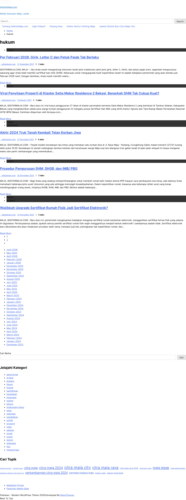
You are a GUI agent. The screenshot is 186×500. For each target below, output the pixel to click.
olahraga (11, 413)
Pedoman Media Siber (18, 488)
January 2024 (14, 341)
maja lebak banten (178, 468)
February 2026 (14, 259)
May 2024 (12, 328)
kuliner (10, 400)
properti (11, 200)
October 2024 (14, 311)
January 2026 (14, 262)
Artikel (10, 377)
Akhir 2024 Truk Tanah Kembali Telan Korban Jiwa (40, 132)
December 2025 (15, 266)
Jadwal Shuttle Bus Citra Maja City (117, 26)
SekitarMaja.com (8, 7)
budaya (10, 381)
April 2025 (12, 292)
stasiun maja (100, 473)
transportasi (13, 449)
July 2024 (12, 321)
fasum (10, 384)
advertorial (12, 374)
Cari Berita (5, 353)
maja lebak (161, 468)
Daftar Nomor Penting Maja (81, 26)
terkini (10, 440)
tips (8, 446)
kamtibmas (12, 125)
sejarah (10, 430)
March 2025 (13, 295)
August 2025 (13, 279)
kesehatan (12, 394)
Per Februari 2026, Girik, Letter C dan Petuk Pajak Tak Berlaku (49, 57)
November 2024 (15, 308)
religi (9, 427)
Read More (5, 82)
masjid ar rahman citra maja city (12, 473)
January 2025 (14, 302)
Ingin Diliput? (39, 26)
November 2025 (15, 269)
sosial (9, 433)
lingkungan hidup (15, 407)
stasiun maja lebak (115, 473)
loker (9, 410)
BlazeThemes (67, 495)
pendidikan (12, 417)
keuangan (11, 397)
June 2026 (12, 249)
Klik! (181, 357)
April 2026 (12, 256)
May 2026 (12, 253)
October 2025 (14, 272)
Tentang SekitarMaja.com (15, 26)
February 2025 (14, 298)
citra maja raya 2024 (129, 468)
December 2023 (15, 344)
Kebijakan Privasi (15, 485)
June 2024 (12, 325)
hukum (10, 50)
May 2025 (12, 289)
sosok (10, 436)
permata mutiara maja (81, 472)
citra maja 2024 (51, 468)
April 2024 (12, 331)
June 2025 (12, 285)
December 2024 (15, 305)
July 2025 (12, 282)
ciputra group (18, 468)
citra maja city (77, 467)
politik (10, 420)
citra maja (31, 468)
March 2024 (13, 334)
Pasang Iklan (56, 26)
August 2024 (13, 318)
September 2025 (15, 275)
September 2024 (15, 315)
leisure (10, 404)
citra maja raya (105, 467)
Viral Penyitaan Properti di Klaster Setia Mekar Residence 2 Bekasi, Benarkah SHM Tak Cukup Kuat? (79, 93)
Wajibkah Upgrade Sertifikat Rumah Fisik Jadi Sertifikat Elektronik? (54, 208)
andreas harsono (5, 468)
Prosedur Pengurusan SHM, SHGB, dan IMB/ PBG (38, 168)
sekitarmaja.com (9, 64)
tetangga (11, 443)
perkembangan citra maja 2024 (46, 472)
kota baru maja (145, 468)
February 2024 (14, 338)
